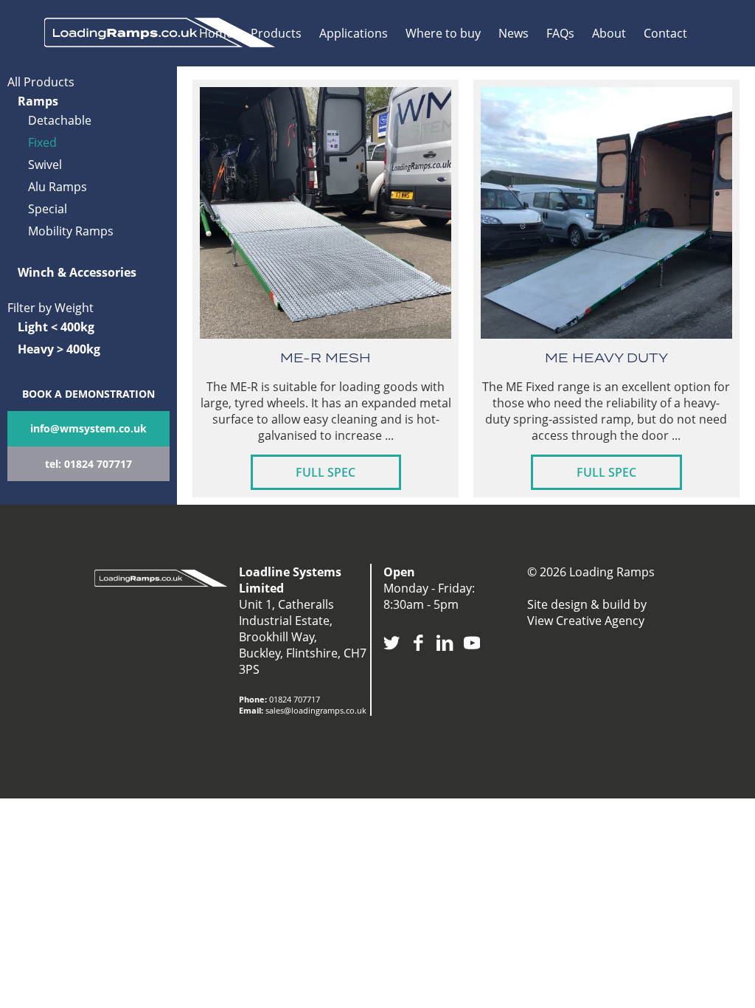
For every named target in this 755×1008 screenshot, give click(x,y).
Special (47, 209)
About (609, 33)
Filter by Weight (50, 308)
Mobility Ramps (71, 231)
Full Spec (325, 472)
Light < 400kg (56, 327)
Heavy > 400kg (59, 349)
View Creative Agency (585, 620)
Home (216, 33)
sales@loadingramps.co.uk (315, 710)
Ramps (38, 101)
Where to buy (443, 33)
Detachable (59, 120)
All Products (40, 82)
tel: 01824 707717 (88, 464)
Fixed (42, 142)
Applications (353, 33)
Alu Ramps (57, 187)
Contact (665, 33)
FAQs (560, 33)
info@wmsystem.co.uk (88, 428)
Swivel (45, 164)
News (513, 33)
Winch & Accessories (77, 272)
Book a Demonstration (88, 394)
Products (276, 33)
